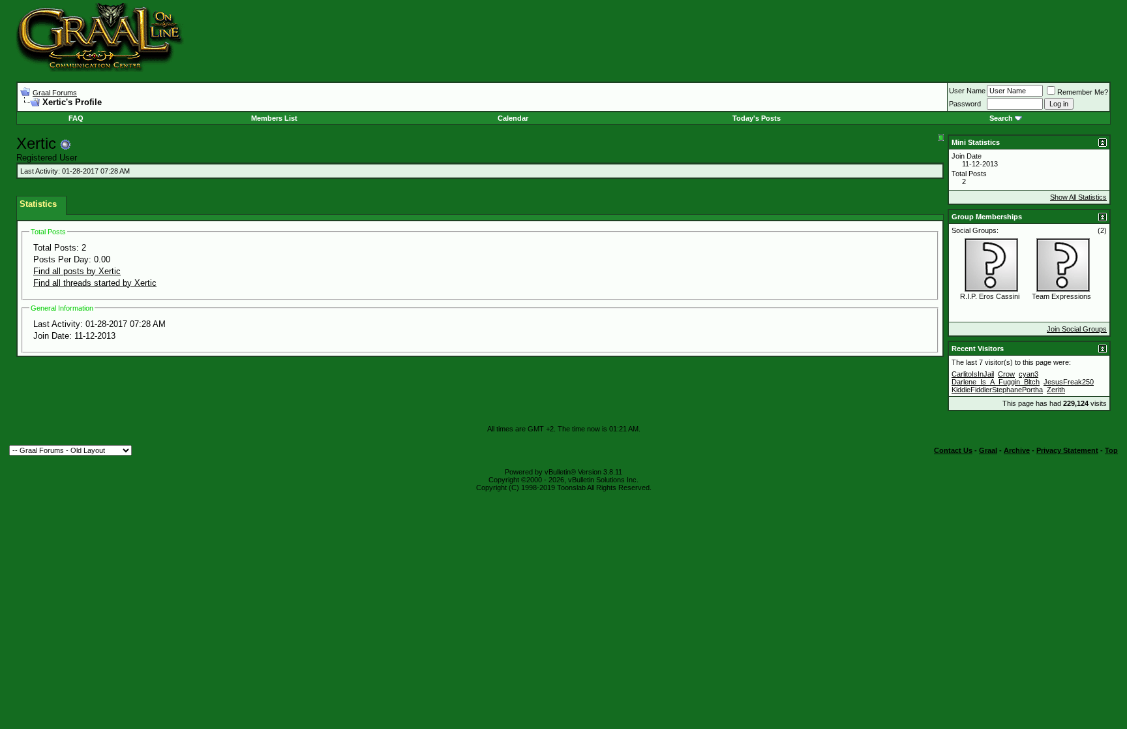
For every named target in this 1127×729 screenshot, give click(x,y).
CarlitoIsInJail (973, 374)
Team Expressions (1061, 296)
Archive (1017, 450)
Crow (1006, 374)
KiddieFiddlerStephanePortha (997, 390)
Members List (274, 118)
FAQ (75, 118)
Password (965, 104)
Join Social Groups (1077, 329)
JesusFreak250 (1069, 382)
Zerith (1056, 390)
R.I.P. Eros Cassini (989, 296)
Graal (988, 450)
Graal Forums (55, 93)
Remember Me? (1082, 92)
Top (1111, 450)
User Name (967, 91)
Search (1001, 118)
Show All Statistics (1078, 197)
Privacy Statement (1067, 450)
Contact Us (953, 450)
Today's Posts (756, 118)
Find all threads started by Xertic (95, 283)
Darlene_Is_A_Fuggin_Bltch (996, 382)
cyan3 (1028, 374)
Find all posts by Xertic (77, 271)
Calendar (513, 118)
